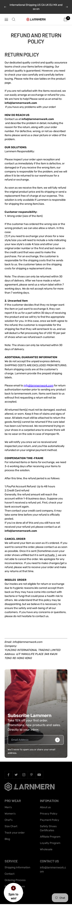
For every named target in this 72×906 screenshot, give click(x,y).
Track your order (15, 832)
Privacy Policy (48, 813)
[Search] (13, 19)
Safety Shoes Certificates (48, 828)
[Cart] (65, 19)
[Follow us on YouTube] (39, 775)
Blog (7, 839)
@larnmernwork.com (40, 385)
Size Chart (11, 826)
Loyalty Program (50, 843)
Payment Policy (49, 820)
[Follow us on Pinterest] (31, 775)
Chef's (8, 820)
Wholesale (46, 849)
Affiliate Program (50, 836)
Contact (9, 873)
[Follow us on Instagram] (24, 775)
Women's (10, 813)
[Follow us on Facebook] (8, 775)
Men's (8, 807)
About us (45, 807)
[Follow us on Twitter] (16, 775)
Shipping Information (17, 867)
